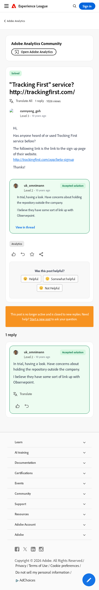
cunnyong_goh (30, 111)
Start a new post (40, 319)
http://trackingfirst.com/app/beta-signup (43, 159)
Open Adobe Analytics (37, 52)
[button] (24, 101)
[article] (49, 380)
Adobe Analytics (16, 21)
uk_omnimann (34, 185)
